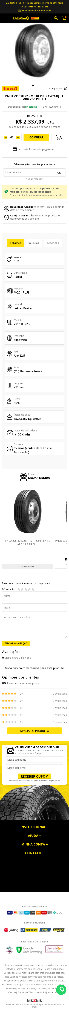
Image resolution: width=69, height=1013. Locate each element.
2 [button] (36, 85)
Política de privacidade (51, 780)
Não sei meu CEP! (34, 178)
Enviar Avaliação (16, 643)
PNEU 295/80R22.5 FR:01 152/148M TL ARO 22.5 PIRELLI (27, 542)
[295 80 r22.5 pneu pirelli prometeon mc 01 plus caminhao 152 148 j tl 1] (34, 50)
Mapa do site (54, 992)
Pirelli (16, 260)
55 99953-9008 (61, 990)
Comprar (36, 137)
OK (59, 172)
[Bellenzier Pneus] (25, 18)
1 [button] (33, 85)
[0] (64, 18)
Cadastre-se (55, 18)
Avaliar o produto (34, 731)
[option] (34, 50)
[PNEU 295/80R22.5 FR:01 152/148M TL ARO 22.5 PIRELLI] (27, 511)
